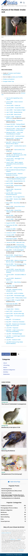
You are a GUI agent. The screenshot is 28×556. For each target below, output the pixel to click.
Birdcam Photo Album (12, 143)
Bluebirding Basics (6, 488)
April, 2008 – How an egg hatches (15, 197)
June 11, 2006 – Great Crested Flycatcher (14, 102)
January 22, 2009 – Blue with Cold (15, 242)
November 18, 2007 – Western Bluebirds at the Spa (14, 174)
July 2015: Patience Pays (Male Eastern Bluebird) (14, 342)
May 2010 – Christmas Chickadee (15, 322)
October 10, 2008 (10, 229)
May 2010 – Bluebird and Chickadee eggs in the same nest (16, 324)
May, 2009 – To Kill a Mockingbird (15, 250)
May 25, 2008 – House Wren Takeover (13, 211)
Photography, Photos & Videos (7, 6)
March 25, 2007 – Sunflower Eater (15, 136)
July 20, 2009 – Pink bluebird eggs (15, 295)
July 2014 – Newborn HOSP (13, 339)
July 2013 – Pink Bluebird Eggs (14, 333)
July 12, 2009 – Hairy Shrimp (13, 282)
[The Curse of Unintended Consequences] (14, 393)
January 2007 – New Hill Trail (14, 126)
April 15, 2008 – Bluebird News (14, 185)
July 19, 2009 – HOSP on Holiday (14, 293)
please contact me (6, 533)
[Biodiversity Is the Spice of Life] (14, 416)
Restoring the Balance (8, 451)
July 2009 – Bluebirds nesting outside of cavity (14, 290)
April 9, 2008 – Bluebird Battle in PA (15, 181)
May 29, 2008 (9, 215)
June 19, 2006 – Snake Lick (13, 105)
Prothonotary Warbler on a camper (15, 245)
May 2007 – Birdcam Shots (13, 142)
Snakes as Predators (8, 79)
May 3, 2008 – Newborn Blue (13, 199)
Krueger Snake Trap (8, 81)
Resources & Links (6, 493)
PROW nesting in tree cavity (18, 247)
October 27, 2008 (11, 232)
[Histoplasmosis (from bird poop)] (14, 463)
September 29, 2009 (11, 304)
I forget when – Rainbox (12, 309)
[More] (18, 354)
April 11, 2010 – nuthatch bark (14, 311)
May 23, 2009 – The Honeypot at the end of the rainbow (16, 264)
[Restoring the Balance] (14, 439)
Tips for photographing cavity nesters (14, 98)
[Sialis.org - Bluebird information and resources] (9, 2)
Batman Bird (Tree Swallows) (15, 150)
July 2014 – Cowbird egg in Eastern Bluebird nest (15, 336)
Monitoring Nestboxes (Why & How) (11, 490)
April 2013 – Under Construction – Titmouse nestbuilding (15, 330)
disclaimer (21, 550)
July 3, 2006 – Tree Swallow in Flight (15, 110)
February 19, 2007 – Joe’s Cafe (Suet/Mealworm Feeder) (14, 133)
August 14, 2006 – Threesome (14, 120)
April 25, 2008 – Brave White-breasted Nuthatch (14, 193)
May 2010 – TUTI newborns (13, 319)
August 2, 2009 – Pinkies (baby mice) (16, 298)
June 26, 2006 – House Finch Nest (15, 108)
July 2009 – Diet (10, 286)
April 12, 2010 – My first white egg (15, 313)
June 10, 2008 (9, 219)
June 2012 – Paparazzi (12, 328)
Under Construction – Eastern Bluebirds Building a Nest (16, 178)
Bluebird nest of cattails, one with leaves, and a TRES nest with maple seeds (16, 155)
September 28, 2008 (11, 225)
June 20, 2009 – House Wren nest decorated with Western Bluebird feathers (15, 271)
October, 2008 (10, 235)
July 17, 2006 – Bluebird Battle (14, 112)
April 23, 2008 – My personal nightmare (13, 190)
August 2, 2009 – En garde (13, 300)
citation (19, 539)
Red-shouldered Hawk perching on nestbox (15, 170)
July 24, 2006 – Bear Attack (13, 114)
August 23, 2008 (10, 223)
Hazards (3, 472)
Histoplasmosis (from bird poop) (11, 474)
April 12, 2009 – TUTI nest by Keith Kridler (15, 316)
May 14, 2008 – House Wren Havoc (15, 206)
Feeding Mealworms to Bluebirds (10, 498)
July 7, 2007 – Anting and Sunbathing (16, 167)
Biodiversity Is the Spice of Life (10, 427)
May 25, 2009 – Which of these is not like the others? (16, 261)
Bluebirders (3, 448)
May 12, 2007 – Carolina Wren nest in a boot (16, 146)
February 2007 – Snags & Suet (14, 138)
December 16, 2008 (11, 238)
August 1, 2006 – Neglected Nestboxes (13, 117)
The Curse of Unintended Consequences (13, 404)
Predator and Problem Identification (12, 73)
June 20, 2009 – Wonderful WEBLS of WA (16, 275)
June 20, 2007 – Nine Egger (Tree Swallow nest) (15, 159)
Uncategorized (4, 402)
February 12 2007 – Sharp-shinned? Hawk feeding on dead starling (15, 129)
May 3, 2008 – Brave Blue (13, 203)
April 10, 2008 (9, 183)
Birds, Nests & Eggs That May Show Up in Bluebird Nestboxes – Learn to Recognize (13, 495)
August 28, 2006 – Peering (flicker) (15, 124)
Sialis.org (12, 539)
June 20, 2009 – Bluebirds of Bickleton (13, 279)
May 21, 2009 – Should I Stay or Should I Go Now (14, 255)
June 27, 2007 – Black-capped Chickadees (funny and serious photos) (14, 164)
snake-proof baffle (17, 77)
